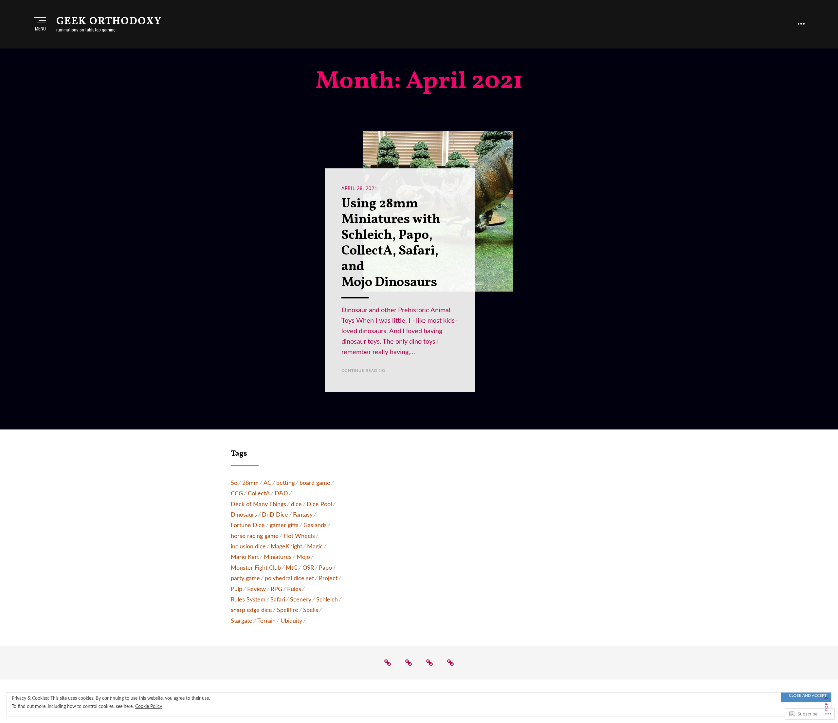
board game (315, 483)
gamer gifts (284, 525)
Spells (310, 610)
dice (296, 504)
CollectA (259, 494)
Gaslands (315, 525)
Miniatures (278, 557)
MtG (292, 568)
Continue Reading (363, 370)
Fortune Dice (248, 525)
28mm (250, 483)
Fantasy (303, 515)
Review (256, 589)
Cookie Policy (148, 706)
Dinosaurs (244, 515)
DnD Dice (275, 515)
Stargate (241, 621)
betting (285, 483)
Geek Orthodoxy (109, 21)
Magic (315, 547)
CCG (237, 494)
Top (827, 707)
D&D (281, 494)
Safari (277, 600)
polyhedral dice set (289, 578)
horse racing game (255, 536)
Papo (325, 568)
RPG (276, 589)
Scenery (300, 600)
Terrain (266, 621)
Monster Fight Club (256, 568)
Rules (294, 589)
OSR (308, 568)
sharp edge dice (251, 610)
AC (267, 483)
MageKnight (286, 547)
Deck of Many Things (258, 504)
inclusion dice (248, 547)
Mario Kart (245, 557)
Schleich (327, 600)
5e (234, 483)
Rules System (248, 600)
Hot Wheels (299, 536)
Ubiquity (291, 621)
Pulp (236, 589)
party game (245, 578)
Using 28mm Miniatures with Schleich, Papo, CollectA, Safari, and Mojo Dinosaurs (391, 243)
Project (328, 578)
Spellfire (287, 610)
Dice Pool (319, 504)
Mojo (303, 557)
